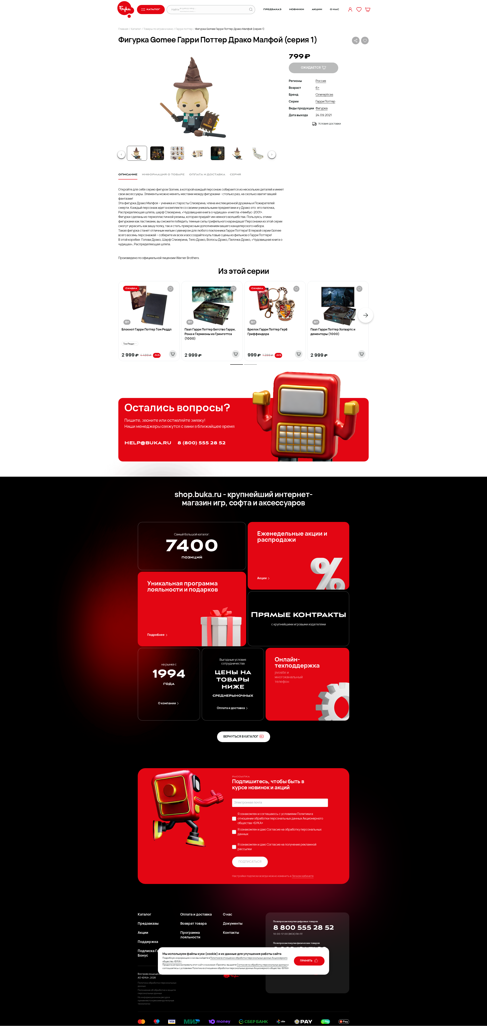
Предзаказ (272, 9)
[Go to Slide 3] (177, 153)
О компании (167, 703)
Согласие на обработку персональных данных (262, 965)
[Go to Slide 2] (157, 153)
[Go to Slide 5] (217, 153)
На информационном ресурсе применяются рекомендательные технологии (156, 1000)
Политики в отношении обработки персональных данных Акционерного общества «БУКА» (280, 819)
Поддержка (148, 942)
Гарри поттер (184, 29)
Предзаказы (148, 924)
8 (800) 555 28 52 (201, 443)
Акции (317, 9)
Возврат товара (193, 924)
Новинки (296, 9)
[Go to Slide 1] (136, 153)
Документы (233, 924)
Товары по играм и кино (158, 29)
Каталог (136, 29)
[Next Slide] (272, 154)
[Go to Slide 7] (257, 153)
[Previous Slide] (121, 154)
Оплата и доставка (231, 708)
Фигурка (322, 108)
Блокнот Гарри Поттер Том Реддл (147, 329)
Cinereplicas (324, 94)
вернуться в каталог (240, 736)
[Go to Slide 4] (197, 153)
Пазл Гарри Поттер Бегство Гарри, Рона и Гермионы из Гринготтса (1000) (210, 334)
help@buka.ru (147, 443)
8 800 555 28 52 (303, 928)
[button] (196, 97)
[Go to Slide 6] (237, 153)
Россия (321, 81)
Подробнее (156, 635)
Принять (306, 960)
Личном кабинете (303, 876)
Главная (123, 29)
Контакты (231, 933)
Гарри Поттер (325, 101)
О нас (334, 9)
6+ (317, 88)
